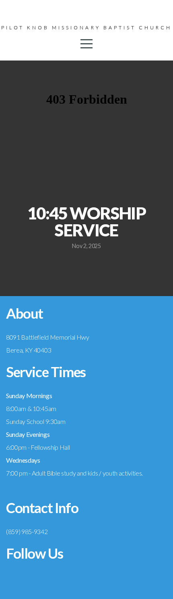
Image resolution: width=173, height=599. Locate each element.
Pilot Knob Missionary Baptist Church (86, 28)
